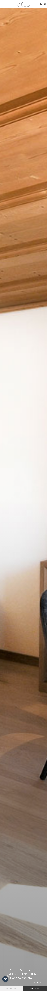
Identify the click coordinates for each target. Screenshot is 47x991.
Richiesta (12, 988)
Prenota (35, 988)
